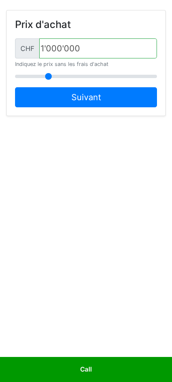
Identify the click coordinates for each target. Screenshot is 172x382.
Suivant (86, 97)
